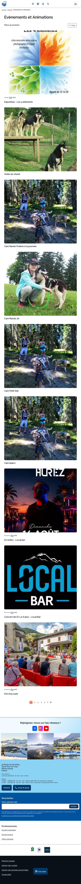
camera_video (38, 4)
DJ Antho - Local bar (14, 540)
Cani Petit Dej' (11, 391)
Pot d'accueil (11, 694)
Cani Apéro (10, 463)
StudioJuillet (6, 875)
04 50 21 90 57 (22, 787)
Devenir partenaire (9, 830)
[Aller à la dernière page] (50, 702)
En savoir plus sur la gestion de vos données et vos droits (18, 816)
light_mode (33, 4)
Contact (6, 788)
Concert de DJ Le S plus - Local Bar (22, 617)
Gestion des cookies (9, 866)
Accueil (4, 10)
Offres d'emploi (7, 839)
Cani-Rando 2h (11, 318)
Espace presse (7, 835)
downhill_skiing (43, 4)
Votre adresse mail (9, 802)
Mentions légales (8, 861)
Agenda (9, 10)
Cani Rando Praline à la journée (20, 246)
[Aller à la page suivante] (48, 702)
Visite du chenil (12, 174)
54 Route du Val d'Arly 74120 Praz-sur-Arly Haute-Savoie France (11, 768)
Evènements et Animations (21, 10)
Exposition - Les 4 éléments (18, 102)
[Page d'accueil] (4, 3)
